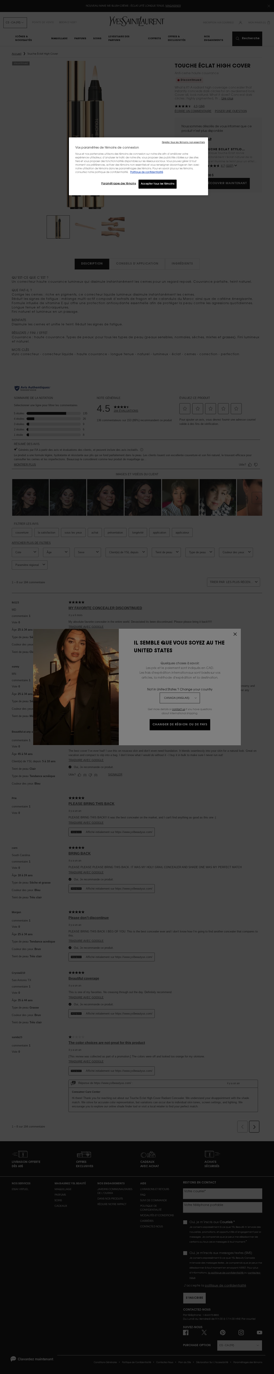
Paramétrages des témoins (118, 184)
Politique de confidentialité (146, 172)
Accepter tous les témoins (157, 184)
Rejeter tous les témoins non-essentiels (183, 142)
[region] (138, 166)
